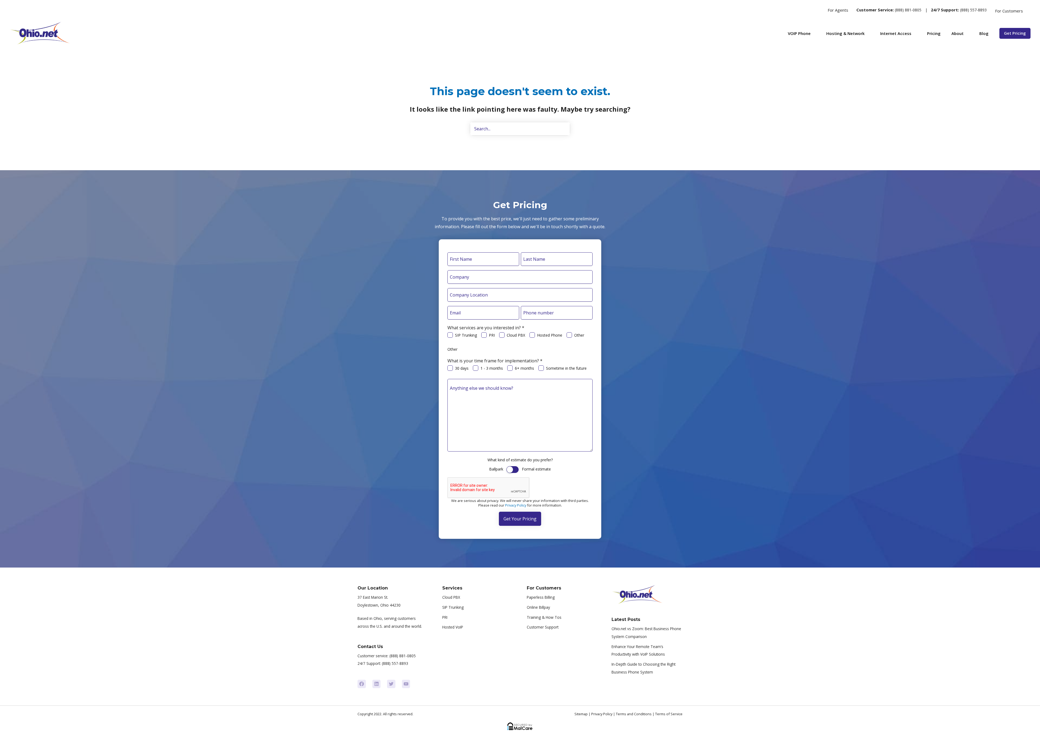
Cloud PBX (516, 335)
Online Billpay (538, 607)
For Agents (838, 10)
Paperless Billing (541, 597)
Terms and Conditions (634, 713)
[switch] (512, 469)
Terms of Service (668, 713)
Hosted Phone (549, 335)
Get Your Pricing (520, 519)
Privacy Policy (515, 505)
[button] (817, 10)
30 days (462, 368)
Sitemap (581, 713)
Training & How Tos (544, 617)
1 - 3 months (491, 368)
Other (579, 335)
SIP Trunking (466, 335)
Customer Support (542, 627)
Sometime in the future (566, 368)
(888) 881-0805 (908, 9)
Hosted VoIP (452, 627)
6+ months (524, 368)
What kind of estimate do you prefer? (520, 459)
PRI (492, 335)
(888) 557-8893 (973, 9)
